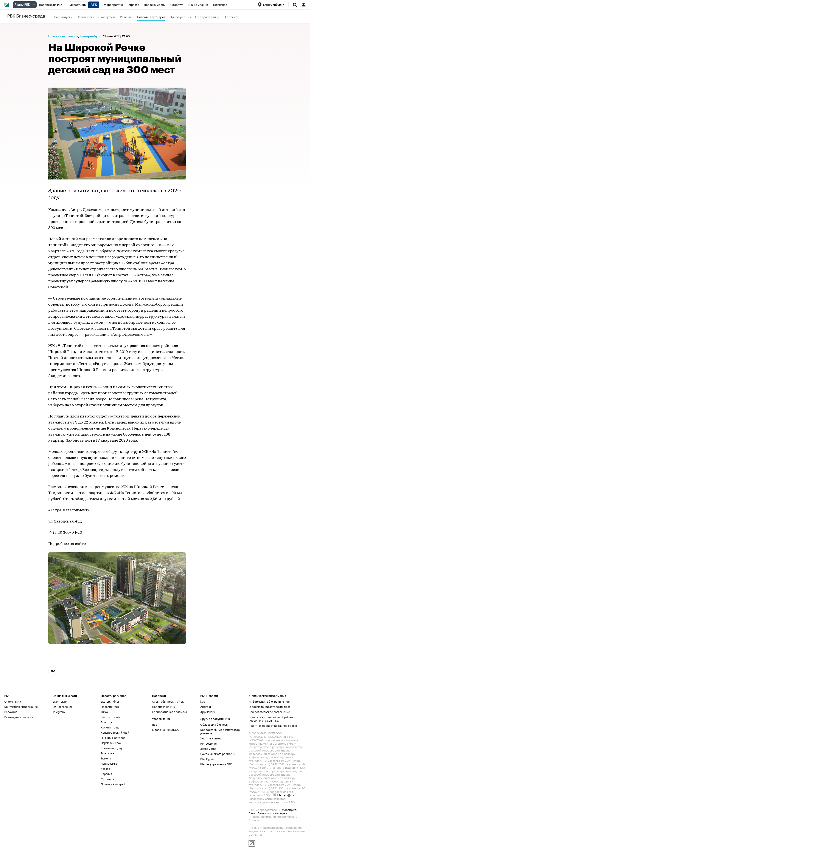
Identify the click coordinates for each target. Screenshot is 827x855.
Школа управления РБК (216, 764)
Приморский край (113, 784)
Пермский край (111, 742)
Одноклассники (63, 706)
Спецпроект (85, 16)
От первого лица (207, 16)
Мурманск (108, 778)
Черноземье (109, 763)
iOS (202, 701)
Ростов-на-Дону (112, 747)
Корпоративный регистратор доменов (220, 731)
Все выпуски (63, 16)
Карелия (106, 773)
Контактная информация (21, 706)
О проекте (231, 16)
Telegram (59, 711)
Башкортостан (110, 716)
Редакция (10, 711)
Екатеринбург (90, 36)
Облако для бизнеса (214, 724)
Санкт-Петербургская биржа (268, 813)
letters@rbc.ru (288, 795)
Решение (126, 16)
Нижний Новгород (113, 737)
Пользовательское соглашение (269, 711)
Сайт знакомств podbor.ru (217, 753)
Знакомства (208, 748)
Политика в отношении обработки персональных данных (272, 718)
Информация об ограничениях (269, 701)
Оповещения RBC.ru (166, 729)
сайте (80, 544)
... (233, 4)
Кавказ (105, 768)
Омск (104, 711)
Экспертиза (107, 16)
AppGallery (207, 711)
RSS (154, 724)
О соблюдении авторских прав (270, 706)
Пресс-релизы (180, 16)
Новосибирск (110, 706)
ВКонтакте (60, 701)
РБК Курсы (207, 758)
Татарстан (107, 753)
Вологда (106, 722)
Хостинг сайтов (210, 738)
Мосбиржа (289, 809)
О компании (12, 701)
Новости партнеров (151, 16)
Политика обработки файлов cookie (273, 725)
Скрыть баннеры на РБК (168, 701)
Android (205, 706)
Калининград (110, 727)
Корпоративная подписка (169, 711)
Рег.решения (209, 743)
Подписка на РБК (163, 706)
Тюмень (106, 758)
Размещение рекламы (18, 716)
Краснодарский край (115, 732)
